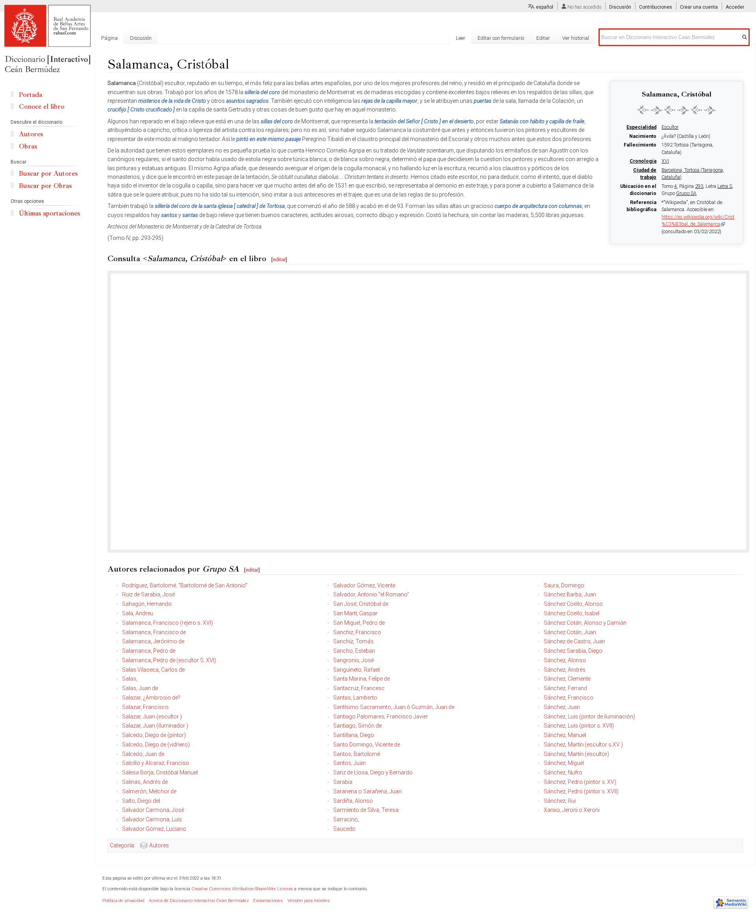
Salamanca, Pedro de (148, 651)
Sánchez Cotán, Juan (570, 632)
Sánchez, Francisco (568, 697)
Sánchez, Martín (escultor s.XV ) (583, 744)
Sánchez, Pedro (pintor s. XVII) (581, 791)
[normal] (676, 110)
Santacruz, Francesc (359, 688)
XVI (665, 161)
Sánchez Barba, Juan (570, 594)
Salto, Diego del (141, 801)
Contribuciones (655, 7)
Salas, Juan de (140, 688)
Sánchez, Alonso (565, 660)
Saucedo (344, 829)
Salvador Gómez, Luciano (154, 829)
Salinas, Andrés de (145, 782)
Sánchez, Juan (562, 707)
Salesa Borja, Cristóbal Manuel (160, 772)
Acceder (735, 7)
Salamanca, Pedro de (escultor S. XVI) (169, 660)
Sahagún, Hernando (147, 604)
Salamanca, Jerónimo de (153, 641)
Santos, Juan (349, 763)
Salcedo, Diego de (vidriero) (156, 744)
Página (109, 38)
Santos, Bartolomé (356, 754)
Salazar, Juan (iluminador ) (155, 725)
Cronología (643, 161)
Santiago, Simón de (357, 725)
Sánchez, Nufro (563, 772)
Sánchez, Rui (560, 801)
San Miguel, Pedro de (359, 623)
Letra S (724, 186)
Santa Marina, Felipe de (361, 679)
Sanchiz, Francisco (357, 632)
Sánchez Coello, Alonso (573, 604)
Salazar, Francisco (145, 707)
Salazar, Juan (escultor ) (152, 716)
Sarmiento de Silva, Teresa (365, 810)
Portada (30, 94)
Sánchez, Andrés (565, 670)
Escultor (670, 127)
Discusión (620, 7)
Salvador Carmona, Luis (152, 819)
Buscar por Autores (48, 173)
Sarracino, (346, 819)
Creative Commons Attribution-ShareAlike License (242, 888)
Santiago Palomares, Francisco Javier (380, 716)
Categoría (122, 845)
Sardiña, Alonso (353, 801)
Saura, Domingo (564, 585)
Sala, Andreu (137, 613)
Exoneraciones (268, 900)
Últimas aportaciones (49, 213)
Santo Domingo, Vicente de (366, 744)
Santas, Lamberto (355, 697)
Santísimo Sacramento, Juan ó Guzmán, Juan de (393, 707)
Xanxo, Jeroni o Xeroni (572, 810)
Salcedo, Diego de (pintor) (154, 735)
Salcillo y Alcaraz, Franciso (155, 763)
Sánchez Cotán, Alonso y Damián (585, 623)
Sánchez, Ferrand (565, 688)
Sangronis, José (353, 660)
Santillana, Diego (353, 735)
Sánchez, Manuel (565, 735)
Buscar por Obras (45, 185)
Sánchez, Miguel (564, 763)
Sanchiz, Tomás (353, 641)
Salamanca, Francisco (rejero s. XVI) (167, 623)
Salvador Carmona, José (153, 810)
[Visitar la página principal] (47, 39)
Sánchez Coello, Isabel (571, 613)
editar (279, 259)
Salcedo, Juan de (143, 754)
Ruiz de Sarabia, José (148, 594)
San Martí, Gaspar (355, 613)
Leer (460, 38)
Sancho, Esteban (354, 651)
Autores (159, 845)
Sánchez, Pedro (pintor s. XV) (580, 782)
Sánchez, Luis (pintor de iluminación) (589, 716)
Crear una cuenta (699, 7)
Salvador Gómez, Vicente (364, 585)
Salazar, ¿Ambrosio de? (151, 697)
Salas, (129, 679)
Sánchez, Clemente (567, 679)
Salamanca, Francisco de (154, 632)
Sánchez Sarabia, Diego (573, 651)
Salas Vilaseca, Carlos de (153, 670)
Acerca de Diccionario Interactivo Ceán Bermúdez (199, 900)
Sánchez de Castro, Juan (574, 641)
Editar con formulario (501, 38)
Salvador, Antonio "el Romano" (371, 594)
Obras (28, 146)
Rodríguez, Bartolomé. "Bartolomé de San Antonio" (184, 585)
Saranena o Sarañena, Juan (367, 791)
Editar (543, 38)
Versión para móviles (308, 900)
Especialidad (641, 127)
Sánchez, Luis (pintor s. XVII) (579, 725)
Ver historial (575, 38)
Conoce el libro (41, 106)
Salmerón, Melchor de (149, 791)
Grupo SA (686, 193)
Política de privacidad (123, 900)
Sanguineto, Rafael (356, 670)
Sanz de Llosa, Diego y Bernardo (373, 772)
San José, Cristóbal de (360, 604)
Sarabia (342, 782)
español (544, 7)
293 (699, 186)
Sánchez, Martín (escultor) (576, 754)
